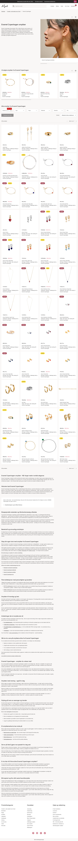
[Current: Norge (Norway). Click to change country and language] (75, 1)
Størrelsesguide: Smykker (58, 825)
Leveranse (55, 810)
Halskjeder (3, 816)
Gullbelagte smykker (31, 821)
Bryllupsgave (29, 827)
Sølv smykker (29, 823)
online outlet (36, 771)
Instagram (21, 780)
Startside (3, 11)
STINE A (20, 550)
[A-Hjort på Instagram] (37, 833)
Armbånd (3, 814)
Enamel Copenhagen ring (9, 574)
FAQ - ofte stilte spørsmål (58, 821)
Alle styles (3, 825)
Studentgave (29, 816)
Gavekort (54, 812)
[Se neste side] (76, 121)
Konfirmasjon (29, 812)
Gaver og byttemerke (57, 814)
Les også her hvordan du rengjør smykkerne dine (11, 656)
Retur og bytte (55, 816)
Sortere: (57, 115)
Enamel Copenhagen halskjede (10, 570)
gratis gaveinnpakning (13, 632)
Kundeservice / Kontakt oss (58, 823)
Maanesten (24, 550)
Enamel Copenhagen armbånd (10, 572)
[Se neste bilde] (75, 17)
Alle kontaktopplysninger (39, 839)
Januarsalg (29, 808)
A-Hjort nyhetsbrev (56, 808)
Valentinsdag (29, 810)
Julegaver (29, 820)
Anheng (2, 820)
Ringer (2, 812)
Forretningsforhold (56, 820)
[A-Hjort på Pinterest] (41, 833)
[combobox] (30, 6)
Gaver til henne (30, 825)
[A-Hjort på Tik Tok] (45, 833)
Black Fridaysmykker (31, 818)
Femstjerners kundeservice (49, 1)
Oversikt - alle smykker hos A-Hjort (8, 808)
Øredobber (3, 810)
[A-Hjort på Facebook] (33, 833)
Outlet (2, 823)
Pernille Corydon (32, 550)
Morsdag (29, 814)
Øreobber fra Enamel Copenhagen (10, 567)
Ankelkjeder (3, 818)
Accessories (3, 821)
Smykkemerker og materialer (58, 818)
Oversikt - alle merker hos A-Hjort (13, 11)
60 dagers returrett (39, 1)
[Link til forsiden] (4, 6)
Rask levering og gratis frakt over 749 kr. (25, 1)
